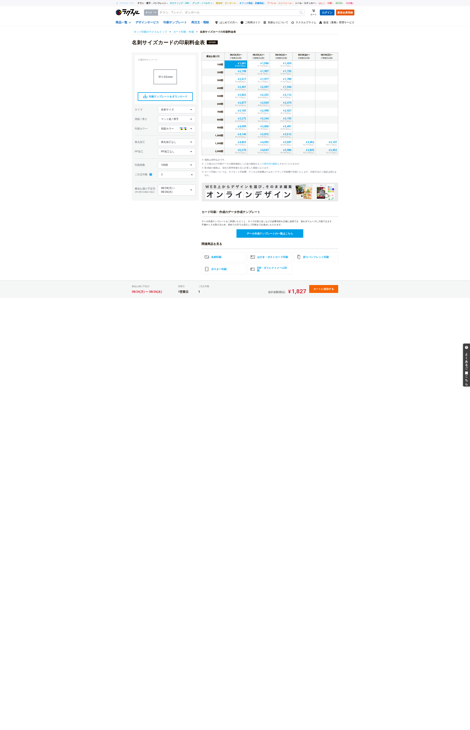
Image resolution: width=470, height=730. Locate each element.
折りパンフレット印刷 (316, 256)
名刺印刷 (216, 256)
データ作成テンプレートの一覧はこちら (270, 233)
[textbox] (231, 13)
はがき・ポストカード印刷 (272, 256)
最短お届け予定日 (145, 190)
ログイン (327, 12)
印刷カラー (141, 128)
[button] (177, 109)
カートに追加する (323, 288)
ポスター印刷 (219, 269)
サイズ (138, 109)
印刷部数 (140, 164)
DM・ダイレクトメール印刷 (272, 269)
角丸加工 (140, 141)
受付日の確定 (270, 164)
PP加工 (139, 151)
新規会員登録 (345, 12)
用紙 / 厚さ (141, 119)
